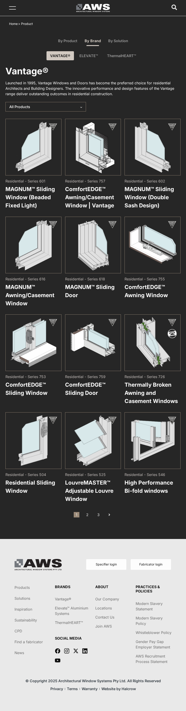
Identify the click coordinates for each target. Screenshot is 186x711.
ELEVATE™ (88, 55)
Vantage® (63, 599)
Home (13, 24)
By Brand (93, 41)
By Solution (118, 41)
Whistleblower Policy (153, 632)
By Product (67, 41)
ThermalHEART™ (121, 55)
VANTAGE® (60, 55)
